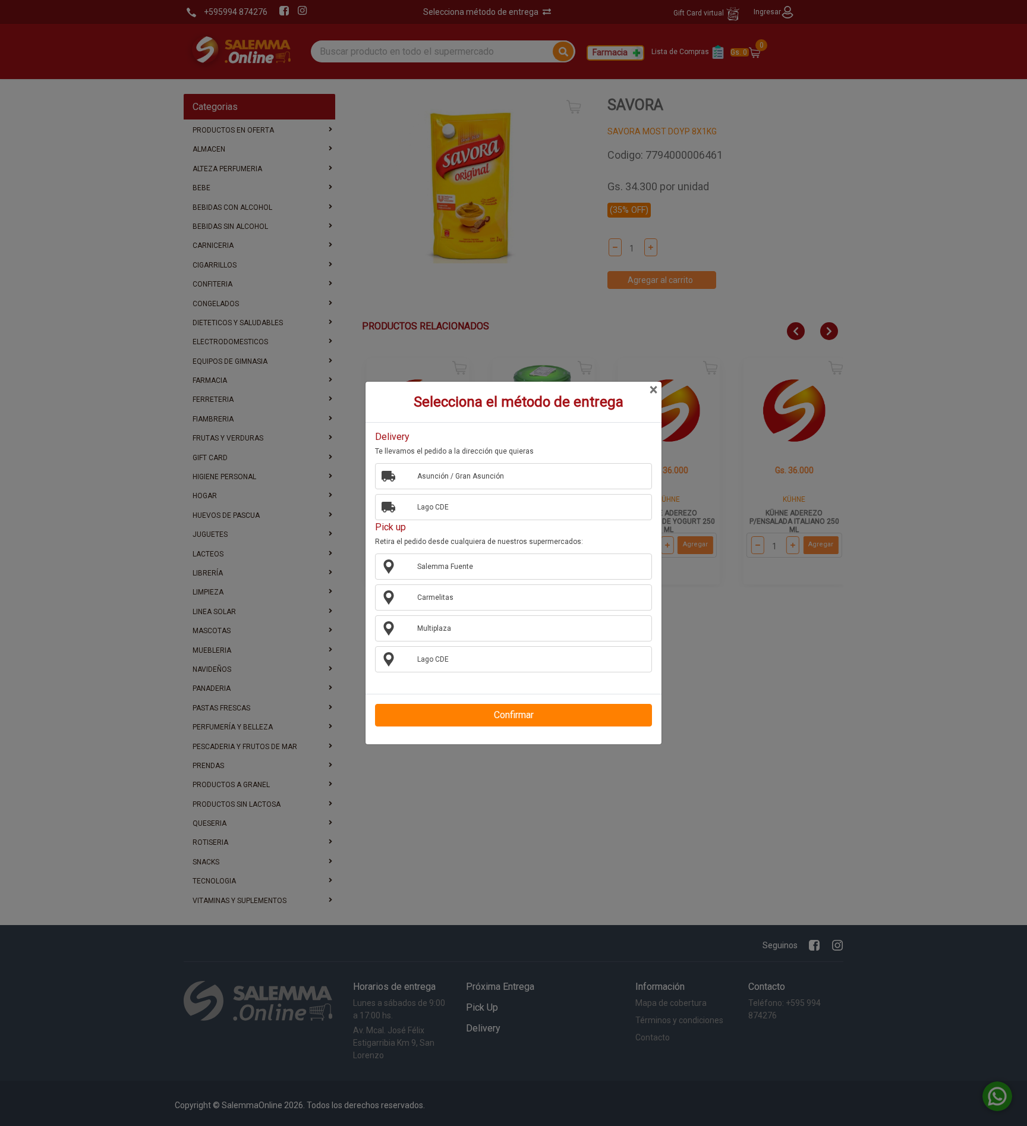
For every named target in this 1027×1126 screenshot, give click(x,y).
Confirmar (514, 715)
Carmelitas (435, 597)
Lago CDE (433, 507)
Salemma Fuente (445, 566)
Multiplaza (434, 628)
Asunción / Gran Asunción (460, 476)
